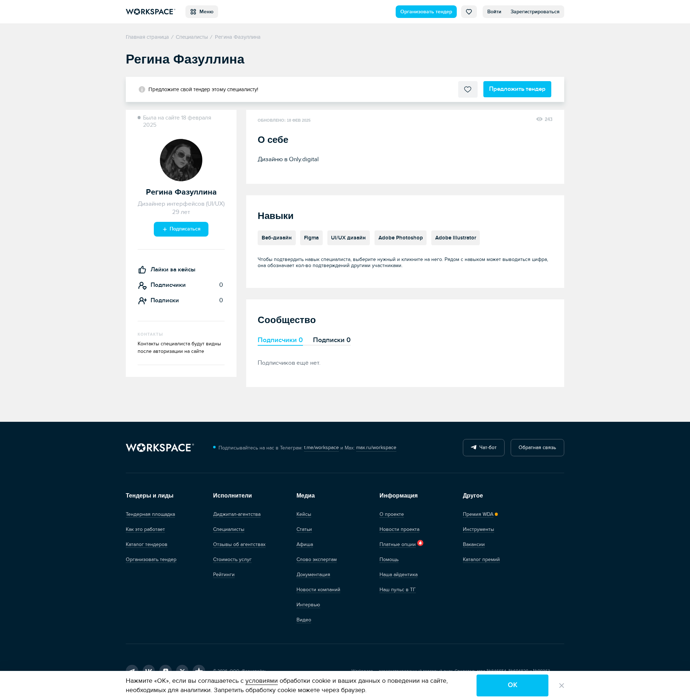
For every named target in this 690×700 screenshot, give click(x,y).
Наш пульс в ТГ (398, 590)
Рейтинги (224, 574)
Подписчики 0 (280, 340)
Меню (205, 12)
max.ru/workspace (376, 447)
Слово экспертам (316, 559)
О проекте (392, 514)
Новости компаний (318, 590)
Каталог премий (481, 559)
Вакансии (474, 544)
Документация (313, 574)
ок (513, 685)
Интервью (308, 605)
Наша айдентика (399, 574)
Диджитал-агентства (237, 514)
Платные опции (398, 544)
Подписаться (184, 229)
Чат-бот (487, 447)
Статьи (304, 529)
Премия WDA (478, 514)
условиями (261, 681)
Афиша (304, 544)
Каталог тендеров (146, 544)
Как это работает (145, 529)
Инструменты (478, 529)
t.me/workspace (321, 447)
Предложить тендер (517, 89)
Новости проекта (399, 529)
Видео (303, 620)
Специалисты (228, 529)
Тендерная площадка (150, 514)
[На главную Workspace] (160, 447)
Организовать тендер (426, 12)
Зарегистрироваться (535, 12)
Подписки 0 (332, 340)
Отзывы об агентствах (239, 544)
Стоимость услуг (232, 559)
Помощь (389, 559)
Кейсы (303, 514)
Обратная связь (537, 447)
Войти (494, 12)
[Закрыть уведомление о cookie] (562, 686)
